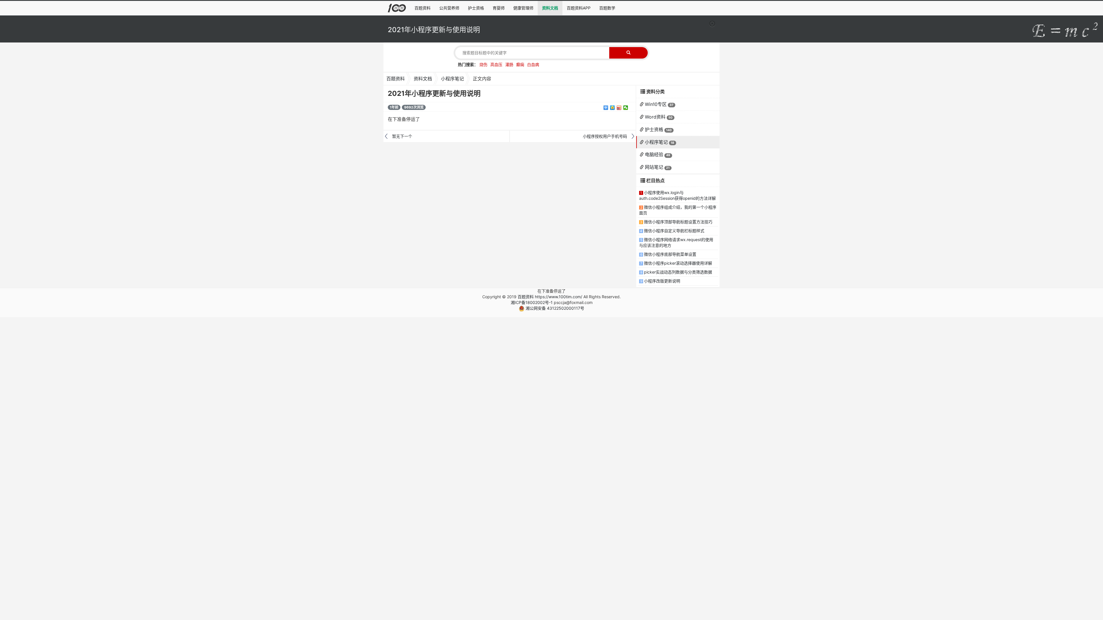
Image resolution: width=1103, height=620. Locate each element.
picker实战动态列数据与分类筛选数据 (678, 272)
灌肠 (509, 64)
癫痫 (520, 64)
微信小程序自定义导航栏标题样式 (674, 230)
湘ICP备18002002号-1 (532, 302)
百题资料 (422, 7)
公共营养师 (449, 7)
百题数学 (607, 7)
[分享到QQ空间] (612, 107)
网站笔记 (654, 167)
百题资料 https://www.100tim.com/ (550, 296)
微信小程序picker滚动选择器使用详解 (678, 263)
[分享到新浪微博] (619, 107)
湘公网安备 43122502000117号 (554, 308)
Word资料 (655, 117)
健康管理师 (523, 7)
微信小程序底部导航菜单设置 (670, 254)
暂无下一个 (402, 136)
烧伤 (483, 64)
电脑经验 (654, 154)
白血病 (533, 64)
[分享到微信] (625, 107)
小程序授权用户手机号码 (605, 136)
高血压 (496, 64)
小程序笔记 (452, 79)
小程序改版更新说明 (662, 280)
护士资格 (476, 7)
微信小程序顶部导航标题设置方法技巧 (678, 221)
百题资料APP (579, 7)
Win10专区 (656, 104)
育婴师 (499, 7)
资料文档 (550, 7)
